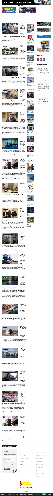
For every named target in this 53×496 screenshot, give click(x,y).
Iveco (46, 84)
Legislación (17, 15)
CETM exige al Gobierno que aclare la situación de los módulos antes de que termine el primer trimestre (22, 28)
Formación (39, 82)
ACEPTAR (44, 494)
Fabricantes (30, 15)
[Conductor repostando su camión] (10, 421)
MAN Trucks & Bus (45, 88)
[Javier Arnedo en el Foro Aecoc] (10, 143)
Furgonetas (45, 82)
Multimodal (44, 15)
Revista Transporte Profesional (25, 458)
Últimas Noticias (22, 452)
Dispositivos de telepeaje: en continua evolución (30, 84)
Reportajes (24, 15)
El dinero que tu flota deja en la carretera (30, 214)
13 (13, 439)
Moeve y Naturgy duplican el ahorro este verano (30, 182)
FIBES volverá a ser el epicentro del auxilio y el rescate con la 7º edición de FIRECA (23, 395)
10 (5, 439)
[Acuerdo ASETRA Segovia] (10, 213)
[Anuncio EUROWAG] (44, 30)
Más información (38, 494)
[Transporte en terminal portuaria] (10, 309)
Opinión (4, 18)
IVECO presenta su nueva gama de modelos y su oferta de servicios (30, 112)
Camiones (45, 68)
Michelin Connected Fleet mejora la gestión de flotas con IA (30, 172)
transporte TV (22, 461)
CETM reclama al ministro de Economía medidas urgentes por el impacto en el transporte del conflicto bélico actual (22, 117)
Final (22, 439)
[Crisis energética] (10, 164)
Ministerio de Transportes (42, 92)
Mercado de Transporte (23, 446)
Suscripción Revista (39, 461)
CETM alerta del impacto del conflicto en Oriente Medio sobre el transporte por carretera (22, 420)
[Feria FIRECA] (10, 396)
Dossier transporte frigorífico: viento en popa (30, 53)
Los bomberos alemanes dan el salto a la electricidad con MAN (30, 154)
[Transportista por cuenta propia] (10, 28)
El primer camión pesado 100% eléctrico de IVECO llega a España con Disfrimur (30, 133)
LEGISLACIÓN (5, 46)
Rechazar (49, 494)
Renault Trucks (40, 95)
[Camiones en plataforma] (10, 353)
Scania (45, 95)
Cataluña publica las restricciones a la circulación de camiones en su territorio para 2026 (23, 49)
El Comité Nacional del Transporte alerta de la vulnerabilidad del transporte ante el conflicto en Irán (22, 353)
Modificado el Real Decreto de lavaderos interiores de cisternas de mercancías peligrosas (22, 93)
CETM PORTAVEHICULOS (6, 255)
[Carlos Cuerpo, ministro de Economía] (10, 117)
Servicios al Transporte (41, 99)
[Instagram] (44, 59)
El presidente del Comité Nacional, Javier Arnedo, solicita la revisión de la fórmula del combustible (23, 280)
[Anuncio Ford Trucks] (26, 2)
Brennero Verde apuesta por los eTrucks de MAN (30, 144)
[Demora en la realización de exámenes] (10, 376)
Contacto (21, 449)
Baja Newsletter (39, 476)
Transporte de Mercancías (7, 372)
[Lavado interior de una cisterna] (10, 94)
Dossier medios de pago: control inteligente (30, 43)
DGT (44, 77)
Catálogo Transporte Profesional (41, 452)
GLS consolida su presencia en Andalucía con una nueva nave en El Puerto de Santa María (23, 238)
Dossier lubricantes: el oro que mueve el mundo (30, 74)
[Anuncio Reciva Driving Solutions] (44, 24)
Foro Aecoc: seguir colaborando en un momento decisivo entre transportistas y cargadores (22, 143)
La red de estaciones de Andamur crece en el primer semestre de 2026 (30, 204)
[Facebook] (38, 59)
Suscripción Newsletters (40, 458)
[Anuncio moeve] (44, 36)
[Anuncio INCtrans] (35, 10)
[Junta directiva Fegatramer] (10, 188)
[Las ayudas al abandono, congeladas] (10, 71)
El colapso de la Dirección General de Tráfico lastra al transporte (22, 373)
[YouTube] (41, 59)
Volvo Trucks (40, 103)
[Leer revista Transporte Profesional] (44, 46)
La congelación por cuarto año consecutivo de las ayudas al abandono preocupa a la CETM (23, 70)
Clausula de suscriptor (40, 464)
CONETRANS (5, 277)
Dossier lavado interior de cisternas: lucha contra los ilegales (30, 32)
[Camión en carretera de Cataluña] (10, 50)
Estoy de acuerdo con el (9, 465)
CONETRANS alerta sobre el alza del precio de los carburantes (23, 328)
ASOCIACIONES (5, 139)
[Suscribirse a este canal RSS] (25, 22)
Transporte (39, 101)
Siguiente (17, 439)
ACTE (4, 184)
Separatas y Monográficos (40, 449)
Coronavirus (40, 77)
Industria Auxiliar (37, 15)
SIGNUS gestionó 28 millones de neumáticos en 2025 (30, 192)
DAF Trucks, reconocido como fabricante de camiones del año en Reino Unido (30, 100)
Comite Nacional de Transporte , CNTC (43, 73)
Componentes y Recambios (42, 75)
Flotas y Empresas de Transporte (43, 80)
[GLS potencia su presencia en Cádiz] (10, 238)
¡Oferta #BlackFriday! (39, 446)
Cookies (37, 470)
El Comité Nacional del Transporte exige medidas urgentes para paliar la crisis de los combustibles (23, 163)
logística (39, 88)
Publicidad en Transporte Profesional (42, 455)
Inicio (4, 15)
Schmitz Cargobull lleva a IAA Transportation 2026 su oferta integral (30, 225)
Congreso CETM (22, 464)
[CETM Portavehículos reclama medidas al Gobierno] (10, 259)
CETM (7, 15)
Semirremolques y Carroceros (43, 97)
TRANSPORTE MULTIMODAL (7, 305)
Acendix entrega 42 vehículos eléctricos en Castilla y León (30, 122)
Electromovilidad (40, 78)
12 (11, 439)
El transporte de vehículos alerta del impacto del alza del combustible (22, 257)
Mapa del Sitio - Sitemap (40, 473)
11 (8, 439)
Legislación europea (46, 86)
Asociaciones (40, 68)
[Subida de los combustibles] (10, 331)
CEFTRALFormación (41, 70)
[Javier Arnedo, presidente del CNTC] (10, 280)
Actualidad (11, 15)
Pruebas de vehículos (23, 455)
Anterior (9, 437)
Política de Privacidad (39, 467)
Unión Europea (45, 101)
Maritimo (39, 90)
